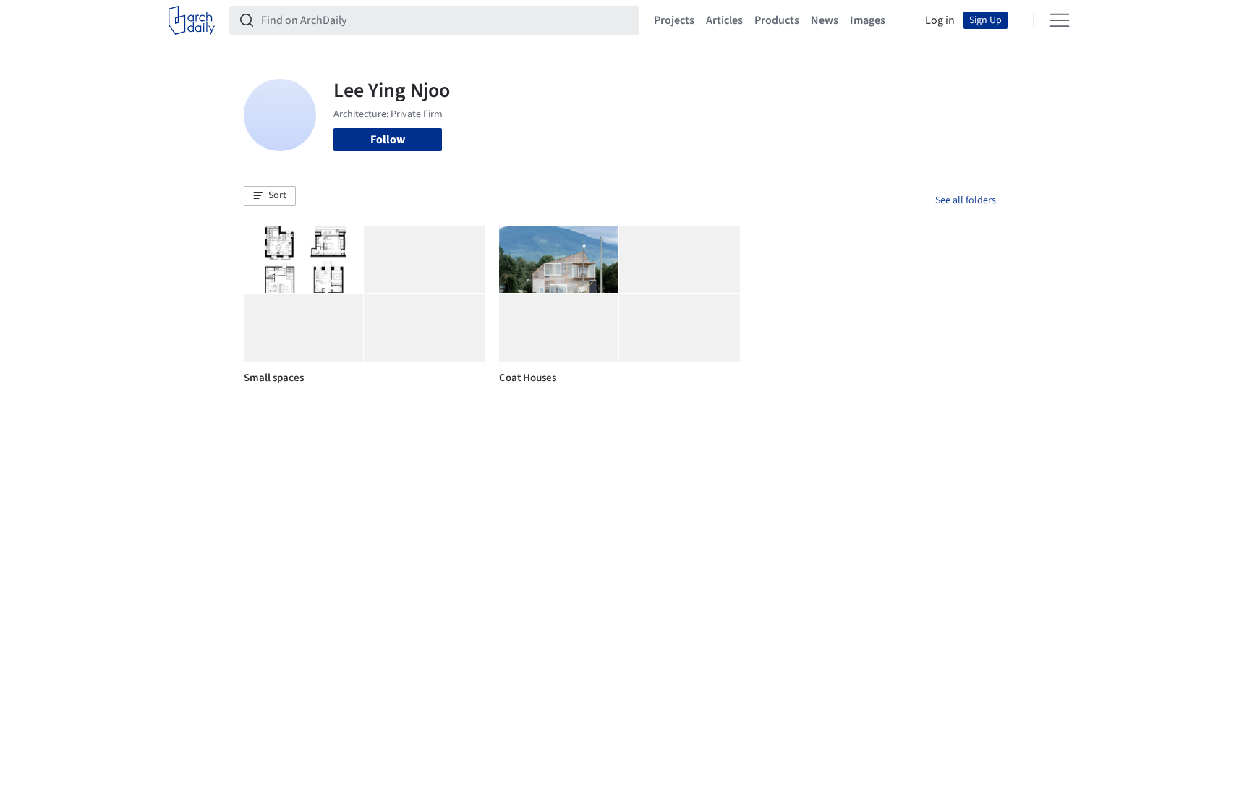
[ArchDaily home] (192, 20)
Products (776, 20)
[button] (270, 196)
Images (867, 20)
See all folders (965, 200)
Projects (674, 20)
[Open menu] (1059, 20)
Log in (940, 20)
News (824, 20)
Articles (724, 20)
